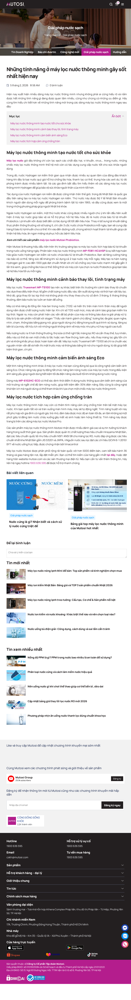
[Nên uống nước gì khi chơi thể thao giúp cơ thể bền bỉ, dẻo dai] (16, 690)
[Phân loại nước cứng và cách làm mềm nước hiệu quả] (16, 675)
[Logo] (16, 4)
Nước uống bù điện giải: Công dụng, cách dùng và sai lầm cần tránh (69, 629)
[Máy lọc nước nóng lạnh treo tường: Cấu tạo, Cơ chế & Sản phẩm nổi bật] (16, 603)
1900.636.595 (38, 463)
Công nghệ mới (69, 52)
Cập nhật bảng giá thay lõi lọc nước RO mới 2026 (57, 701)
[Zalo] (124, 936)
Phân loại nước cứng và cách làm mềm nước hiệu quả (60, 672)
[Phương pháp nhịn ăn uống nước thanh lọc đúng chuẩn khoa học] (16, 719)
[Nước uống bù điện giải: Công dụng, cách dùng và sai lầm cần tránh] (16, 632)
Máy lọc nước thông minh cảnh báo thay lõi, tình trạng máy (44, 129)
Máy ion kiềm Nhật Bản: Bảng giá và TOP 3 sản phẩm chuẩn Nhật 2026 (70, 585)
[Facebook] (124, 927)
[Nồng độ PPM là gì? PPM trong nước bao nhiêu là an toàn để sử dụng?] (16, 661)
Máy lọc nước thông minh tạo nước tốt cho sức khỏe (40, 123)
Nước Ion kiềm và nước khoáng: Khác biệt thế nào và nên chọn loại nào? (71, 614)
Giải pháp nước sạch (96, 52)
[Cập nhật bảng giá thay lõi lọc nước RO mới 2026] (16, 704)
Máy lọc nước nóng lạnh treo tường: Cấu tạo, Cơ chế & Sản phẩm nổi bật (72, 600)
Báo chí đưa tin (47, 52)
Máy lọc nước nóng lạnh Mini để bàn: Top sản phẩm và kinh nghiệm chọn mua (75, 570)
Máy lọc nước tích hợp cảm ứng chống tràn (35, 141)
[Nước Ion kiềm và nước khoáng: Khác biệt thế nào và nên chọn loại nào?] (16, 618)
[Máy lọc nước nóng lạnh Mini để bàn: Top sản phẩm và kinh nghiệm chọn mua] (16, 574)
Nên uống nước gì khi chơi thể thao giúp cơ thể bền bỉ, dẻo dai (65, 686)
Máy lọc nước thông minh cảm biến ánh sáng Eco (38, 135)
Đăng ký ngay (112, 805)
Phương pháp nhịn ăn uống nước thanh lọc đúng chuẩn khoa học (67, 715)
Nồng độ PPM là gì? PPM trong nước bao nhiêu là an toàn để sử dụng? (70, 657)
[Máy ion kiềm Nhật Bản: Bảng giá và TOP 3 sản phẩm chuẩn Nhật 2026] (16, 588)
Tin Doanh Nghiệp (22, 52)
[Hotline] (124, 944)
